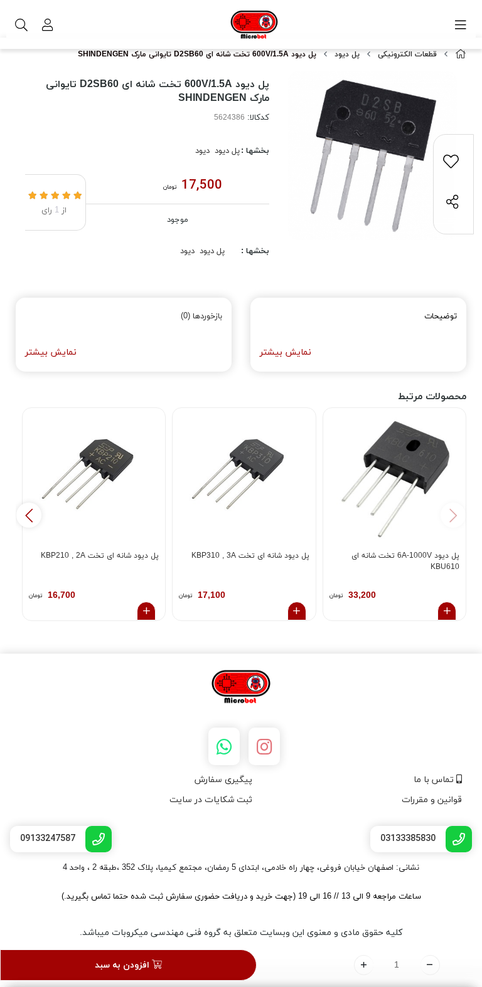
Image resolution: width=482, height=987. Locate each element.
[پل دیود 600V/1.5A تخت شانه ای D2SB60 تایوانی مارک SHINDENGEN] (241, 687)
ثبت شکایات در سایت (210, 800)
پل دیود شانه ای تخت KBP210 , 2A (100, 556)
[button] (28, 515)
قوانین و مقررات (432, 800)
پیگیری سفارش (223, 780)
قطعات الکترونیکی (407, 55)
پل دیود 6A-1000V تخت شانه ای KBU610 (405, 561)
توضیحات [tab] (440, 316)
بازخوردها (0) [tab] (201, 316)
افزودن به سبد (123, 965)
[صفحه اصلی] (460, 55)
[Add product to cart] (446, 611)
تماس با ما (435, 780)
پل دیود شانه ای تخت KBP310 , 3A (250, 556)
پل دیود (347, 55)
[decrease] (430, 965)
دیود (202, 151)
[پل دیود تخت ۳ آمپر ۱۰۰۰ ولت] (244, 479)
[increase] (363, 965)
